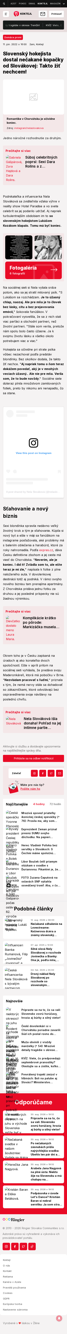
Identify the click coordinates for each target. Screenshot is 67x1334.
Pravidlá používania (14, 1287)
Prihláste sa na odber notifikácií (33, 758)
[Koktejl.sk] (22, 14)
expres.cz (46, 550)
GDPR (6, 1298)
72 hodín (55, 804)
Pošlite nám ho (30, 788)
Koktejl (6, 1259)
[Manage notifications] (59, 1318)
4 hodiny (39, 804)
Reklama (8, 1276)
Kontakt (7, 1270)
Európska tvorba (12, 1303)
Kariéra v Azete (12, 1281)
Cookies (7, 1292)
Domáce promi (12, 37)
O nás (6, 1265)
